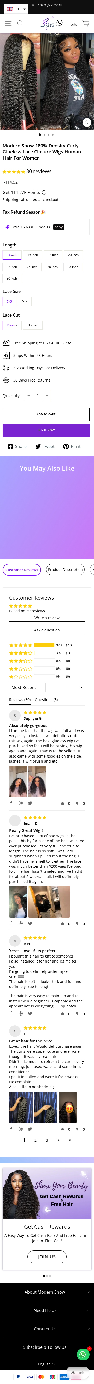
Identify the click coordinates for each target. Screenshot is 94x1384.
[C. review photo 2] (45, 1107)
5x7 (24, 301)
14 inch (12, 255)
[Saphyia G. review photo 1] (18, 781)
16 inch (32, 255)
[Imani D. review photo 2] (49, 902)
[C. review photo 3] (68, 1107)
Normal (32, 325)
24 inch (32, 267)
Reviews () (20, 699)
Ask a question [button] (47, 629)
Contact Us (45, 1329)
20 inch (73, 255)
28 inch (73, 267)
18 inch (53, 255)
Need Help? (45, 1310)
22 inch (12, 267)
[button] (16, 9)
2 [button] (35, 1140)
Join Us (47, 1256)
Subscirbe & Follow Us (45, 1347)
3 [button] (47, 1140)
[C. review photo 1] (21, 1107)
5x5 (9, 301)
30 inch (12, 278)
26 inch (52, 267)
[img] (35, 712)
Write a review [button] (47, 617)
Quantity (11, 396)
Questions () (46, 699)
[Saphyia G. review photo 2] (37, 781)
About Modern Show (45, 1292)
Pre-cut (12, 325)
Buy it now (46, 430)
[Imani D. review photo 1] (18, 902)
